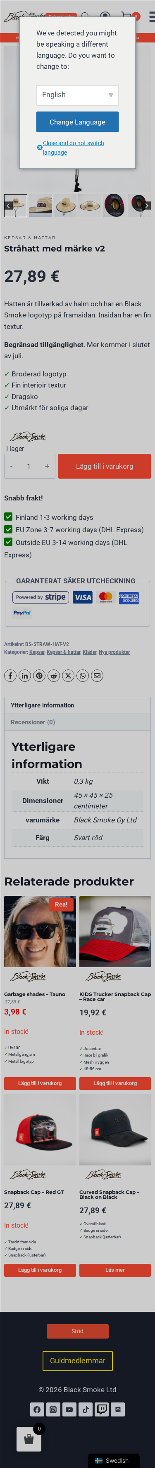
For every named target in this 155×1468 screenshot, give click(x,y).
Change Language (77, 121)
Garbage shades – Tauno (34, 994)
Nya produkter (114, 652)
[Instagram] (53, 1409)
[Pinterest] (39, 675)
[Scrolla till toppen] (140, 1426)
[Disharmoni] (118, 1409)
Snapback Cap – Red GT (34, 1192)
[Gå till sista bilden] (8, 205)
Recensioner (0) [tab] (33, 722)
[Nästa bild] (146, 205)
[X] (68, 675)
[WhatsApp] (82, 675)
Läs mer (115, 1270)
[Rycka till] (102, 1409)
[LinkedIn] (25, 675)
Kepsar (36, 652)
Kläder (89, 652)
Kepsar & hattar (30, 237)
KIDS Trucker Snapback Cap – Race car (115, 996)
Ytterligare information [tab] (42, 705)
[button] (15, 205)
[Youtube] (69, 1409)
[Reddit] (54, 675)
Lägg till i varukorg (105, 466)
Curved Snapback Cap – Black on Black (109, 1194)
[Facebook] (10, 675)
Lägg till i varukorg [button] (40, 1083)
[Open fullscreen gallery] (142, 184)
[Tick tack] (86, 1409)
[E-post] (97, 675)
